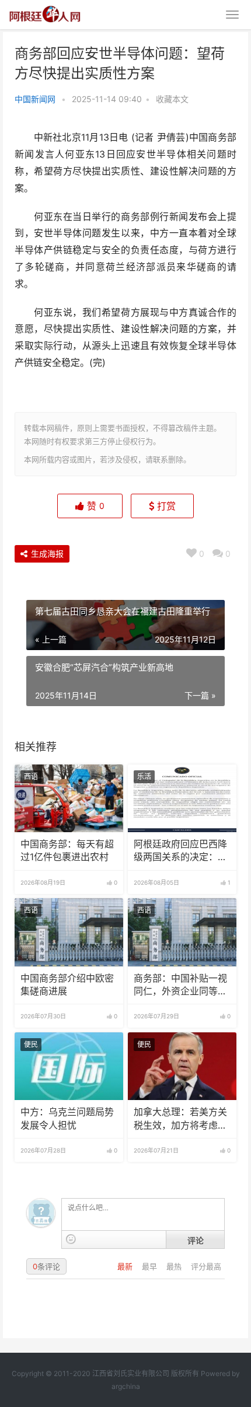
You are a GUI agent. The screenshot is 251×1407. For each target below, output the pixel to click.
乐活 (144, 776)
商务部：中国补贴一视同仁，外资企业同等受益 (180, 985)
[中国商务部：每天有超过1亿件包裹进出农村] (69, 798)
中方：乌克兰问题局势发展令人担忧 (67, 1118)
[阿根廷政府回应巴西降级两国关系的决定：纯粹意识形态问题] (182, 798)
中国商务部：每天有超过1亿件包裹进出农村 (67, 851)
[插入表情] (70, 1239)
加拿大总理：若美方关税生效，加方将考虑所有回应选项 (180, 1119)
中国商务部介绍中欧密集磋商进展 (67, 985)
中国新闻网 (35, 99)
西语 (31, 776)
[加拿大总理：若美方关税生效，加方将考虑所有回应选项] (182, 1066)
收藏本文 (172, 99)
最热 (175, 1266)
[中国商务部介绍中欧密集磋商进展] (69, 932)
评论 (195, 1240)
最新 (126, 1266)
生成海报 (46, 553)
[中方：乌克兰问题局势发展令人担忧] (69, 1066)
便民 (31, 1044)
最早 (150, 1266)
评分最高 (206, 1266)
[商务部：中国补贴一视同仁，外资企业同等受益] (182, 932)
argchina (125, 1386)
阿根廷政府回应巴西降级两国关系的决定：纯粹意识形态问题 (180, 851)
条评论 (46, 1266)
